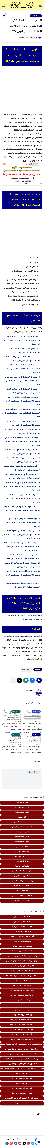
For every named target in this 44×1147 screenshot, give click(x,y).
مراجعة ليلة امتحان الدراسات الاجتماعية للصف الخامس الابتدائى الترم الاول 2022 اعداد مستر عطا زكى (22, 547)
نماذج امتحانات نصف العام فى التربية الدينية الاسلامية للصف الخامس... (11, 749)
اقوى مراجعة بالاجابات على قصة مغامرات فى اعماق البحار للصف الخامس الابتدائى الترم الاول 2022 (21, 340)
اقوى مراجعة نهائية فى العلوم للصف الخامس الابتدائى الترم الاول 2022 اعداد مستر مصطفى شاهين (21, 535)
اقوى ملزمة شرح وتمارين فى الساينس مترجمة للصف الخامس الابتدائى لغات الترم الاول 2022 (22, 486)
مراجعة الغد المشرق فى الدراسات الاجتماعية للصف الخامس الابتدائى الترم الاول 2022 (23, 498)
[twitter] (24, 1143)
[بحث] (3, 5)
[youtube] (19, 1143)
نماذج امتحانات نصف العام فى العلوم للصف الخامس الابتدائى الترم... (11, 726)
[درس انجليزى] (22, 5)
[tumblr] (7, 1143)
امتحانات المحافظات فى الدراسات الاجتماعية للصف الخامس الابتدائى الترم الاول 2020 (23, 369)
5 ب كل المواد (35, 15)
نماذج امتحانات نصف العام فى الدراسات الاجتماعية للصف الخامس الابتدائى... (32, 726)
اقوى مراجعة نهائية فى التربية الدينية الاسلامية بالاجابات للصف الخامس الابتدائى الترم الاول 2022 (22, 523)
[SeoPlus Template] (36, 1139)
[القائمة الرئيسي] (40, 5)
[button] (32, 680)
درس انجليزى (11, 1139)
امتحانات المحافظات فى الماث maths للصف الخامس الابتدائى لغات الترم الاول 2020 (23, 401)
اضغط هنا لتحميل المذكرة (30, 620)
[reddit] (11, 1143)
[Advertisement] (22, 91)
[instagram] (28, 1143)
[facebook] (15, 1143)
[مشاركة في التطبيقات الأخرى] (13, 680)
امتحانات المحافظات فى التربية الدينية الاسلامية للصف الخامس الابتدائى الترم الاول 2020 (21, 413)
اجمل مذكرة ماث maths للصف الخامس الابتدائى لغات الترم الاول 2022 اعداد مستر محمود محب (22, 442)
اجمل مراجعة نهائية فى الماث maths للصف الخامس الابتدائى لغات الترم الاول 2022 (23, 575)
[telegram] (32, 1143)
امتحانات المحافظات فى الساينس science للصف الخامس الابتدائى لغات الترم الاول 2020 (21, 381)
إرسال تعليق (33, 772)
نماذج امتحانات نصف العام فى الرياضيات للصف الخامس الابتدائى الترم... (32, 749)
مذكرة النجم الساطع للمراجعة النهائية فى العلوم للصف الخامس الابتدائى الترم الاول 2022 (21, 510)
